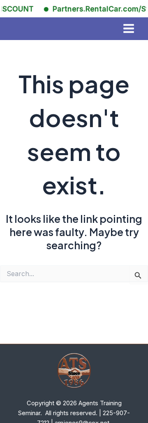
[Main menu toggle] (128, 28)
